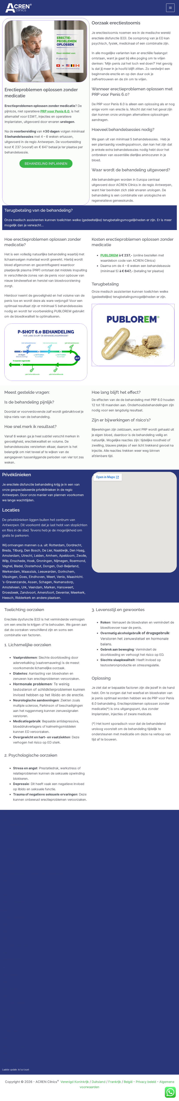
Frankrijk (114, 1082)
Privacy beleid (146, 1082)
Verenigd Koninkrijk (74, 1082)
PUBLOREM (109, 255)
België (128, 1082)
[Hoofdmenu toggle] (170, 7)
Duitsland (98, 1082)
